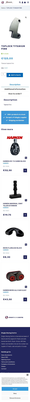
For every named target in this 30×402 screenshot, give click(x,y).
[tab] (15, 84)
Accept (15, 389)
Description (15, 84)
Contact (3, 369)
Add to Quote (16, 75)
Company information (8, 364)
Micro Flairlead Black (12, 248)
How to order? (15, 94)
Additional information (15, 89)
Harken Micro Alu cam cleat (14, 290)
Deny (15, 393)
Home (3, 8)
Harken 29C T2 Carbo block (14, 161)
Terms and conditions (8, 362)
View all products (6, 355)
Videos (3, 366)
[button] (27, 375)
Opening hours (5, 359)
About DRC (4, 357)
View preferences (15, 398)
